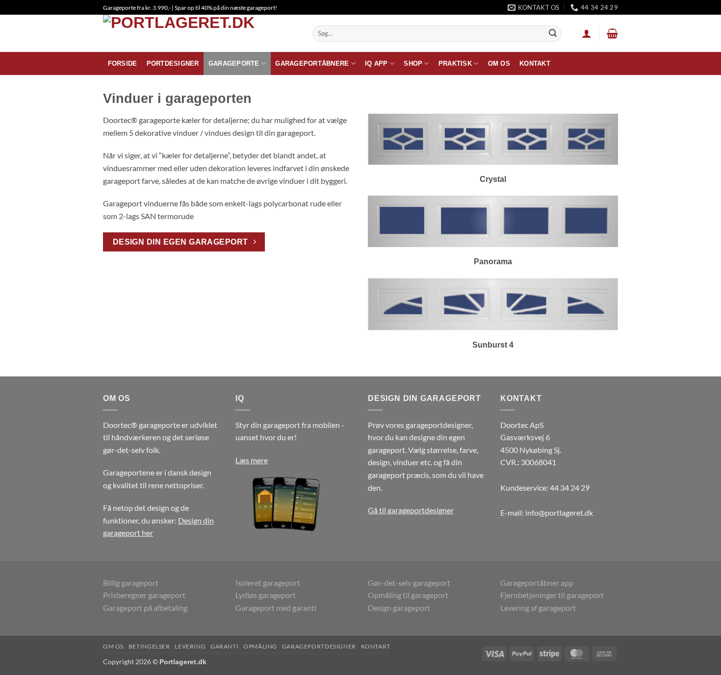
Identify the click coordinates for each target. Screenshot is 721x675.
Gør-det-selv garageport (409, 582)
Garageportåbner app (536, 582)
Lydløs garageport (265, 595)
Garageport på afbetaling (145, 607)
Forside (122, 63)
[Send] (552, 33)
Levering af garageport (538, 607)
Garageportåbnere (312, 63)
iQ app (376, 63)
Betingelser (149, 646)
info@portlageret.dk (559, 512)
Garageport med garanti (275, 607)
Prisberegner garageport (144, 595)
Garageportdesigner (319, 646)
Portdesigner (173, 63)
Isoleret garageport (267, 582)
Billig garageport (130, 582)
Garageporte (233, 63)
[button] (587, 33)
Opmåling (260, 646)
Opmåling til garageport (408, 595)
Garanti (224, 646)
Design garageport (399, 607)
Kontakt (534, 63)
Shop (413, 63)
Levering (190, 646)
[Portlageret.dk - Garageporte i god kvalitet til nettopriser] (200, 33)
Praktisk (455, 63)
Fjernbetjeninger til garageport (552, 595)
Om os (499, 63)
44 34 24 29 (570, 487)
